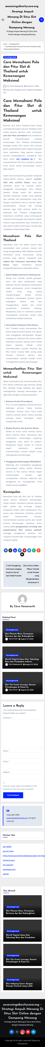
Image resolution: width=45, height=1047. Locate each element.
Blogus (35, 1040)
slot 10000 (7, 847)
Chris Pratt (13, 639)
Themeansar (22, 1044)
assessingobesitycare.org (17, 818)
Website (6, 772)
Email (6, 762)
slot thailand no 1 (25, 159)
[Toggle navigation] (3, 19)
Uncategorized (10, 57)
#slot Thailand (27, 90)
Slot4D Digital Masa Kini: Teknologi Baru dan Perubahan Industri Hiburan (22, 661)
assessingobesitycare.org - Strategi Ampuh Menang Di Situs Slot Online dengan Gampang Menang (21, 17)
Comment (7, 718)
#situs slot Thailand (13, 90)
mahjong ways (9, 860)
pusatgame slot (9, 869)
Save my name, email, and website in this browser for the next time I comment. (20, 787)
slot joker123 (8, 865)
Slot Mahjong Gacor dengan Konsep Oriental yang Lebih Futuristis (19, 986)
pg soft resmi (8, 851)
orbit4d (6, 874)
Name (6, 751)
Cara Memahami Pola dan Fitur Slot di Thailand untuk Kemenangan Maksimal (21, 71)
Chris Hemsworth (16, 86)
